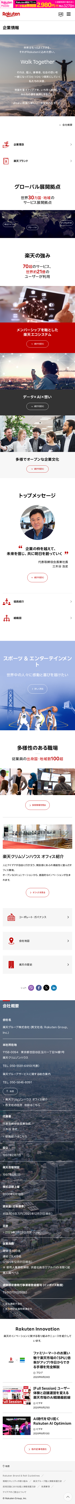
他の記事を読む (39, 1449)
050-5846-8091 (21, 1082)
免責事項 (45, 1487)
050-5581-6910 (20, 1065)
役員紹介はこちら (16, 1136)
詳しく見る (39, 689)
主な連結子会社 (13, 1303)
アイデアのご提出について (14, 1492)
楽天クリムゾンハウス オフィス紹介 (26, 1099)
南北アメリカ (9, 224)
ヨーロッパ (43, 215)
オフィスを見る (39, 892)
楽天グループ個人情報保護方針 (47, 1481)
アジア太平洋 (66, 223)
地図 (12, 1091)
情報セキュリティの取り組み (15, 1481)
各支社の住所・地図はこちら (22, 1105)
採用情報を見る (39, 805)
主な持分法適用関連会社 (18, 1309)
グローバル (32, 227)
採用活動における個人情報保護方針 (19, 1487)
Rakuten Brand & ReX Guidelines (21, 1476)
